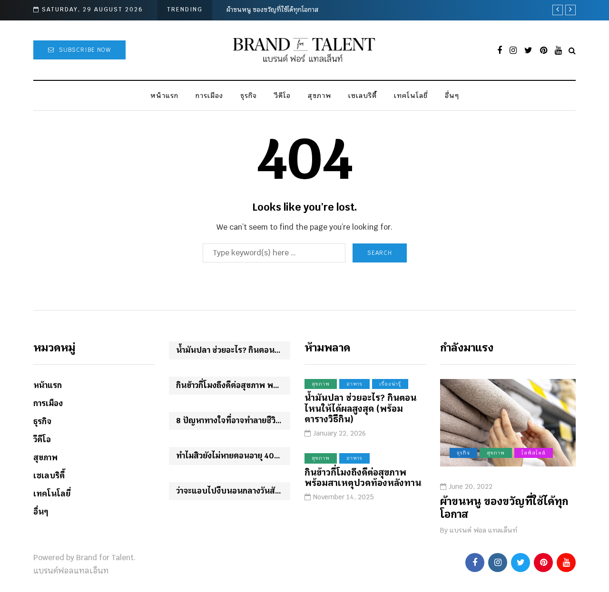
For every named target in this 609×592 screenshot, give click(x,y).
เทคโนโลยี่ (411, 95)
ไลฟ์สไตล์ (533, 453)
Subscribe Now (85, 50)
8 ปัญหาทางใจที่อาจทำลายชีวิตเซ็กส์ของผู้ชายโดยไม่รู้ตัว (233, 421)
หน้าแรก (164, 95)
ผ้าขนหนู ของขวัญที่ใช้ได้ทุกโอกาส (272, 10)
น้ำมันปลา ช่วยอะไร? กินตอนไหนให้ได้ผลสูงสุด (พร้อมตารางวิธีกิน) (233, 350)
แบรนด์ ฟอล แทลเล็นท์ (483, 530)
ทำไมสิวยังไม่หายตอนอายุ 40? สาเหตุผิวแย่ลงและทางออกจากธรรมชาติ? (233, 456)
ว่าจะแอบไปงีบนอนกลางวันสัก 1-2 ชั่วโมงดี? (233, 491)
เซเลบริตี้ (362, 95)
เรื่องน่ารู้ (390, 384)
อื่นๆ (452, 95)
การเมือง (209, 95)
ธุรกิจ (248, 95)
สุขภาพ (319, 95)
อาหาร (354, 384)
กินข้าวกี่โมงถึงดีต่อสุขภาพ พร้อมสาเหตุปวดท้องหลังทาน (233, 385)
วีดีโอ (282, 95)
